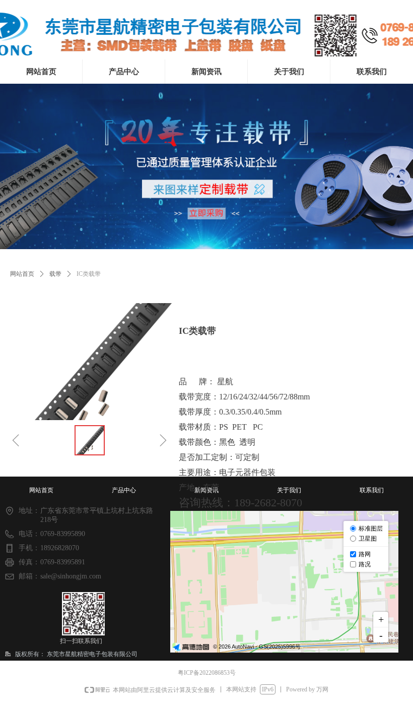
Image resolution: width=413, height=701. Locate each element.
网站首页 (22, 273)
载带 (55, 273)
